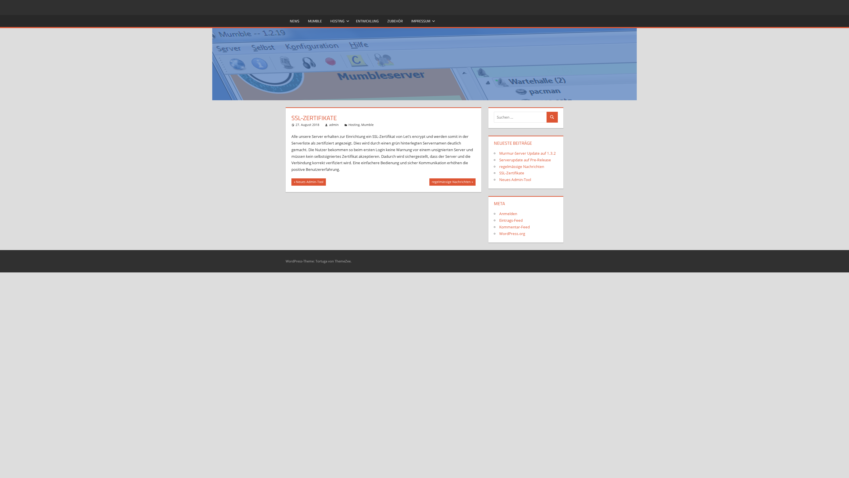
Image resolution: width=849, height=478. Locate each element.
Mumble (315, 21)
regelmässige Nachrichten (451, 182)
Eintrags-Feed (511, 220)
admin (334, 125)
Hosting (337, 21)
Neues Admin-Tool (309, 182)
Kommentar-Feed (514, 226)
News (294, 21)
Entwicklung (367, 21)
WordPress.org (512, 233)
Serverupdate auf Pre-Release (525, 159)
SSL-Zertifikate (511, 172)
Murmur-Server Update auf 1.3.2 (527, 153)
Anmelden (508, 213)
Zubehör (395, 21)
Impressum (420, 21)
